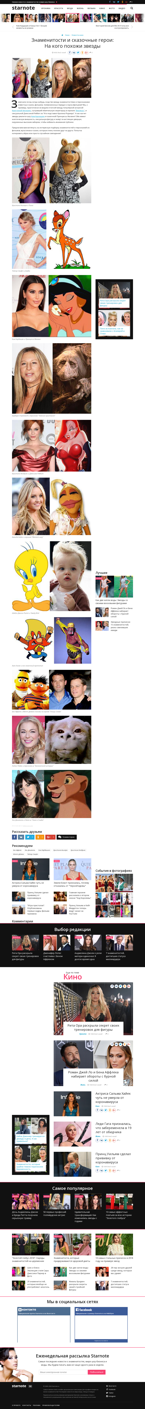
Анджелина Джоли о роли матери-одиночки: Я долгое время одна (88, 956)
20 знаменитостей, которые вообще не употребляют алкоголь (38, 1284)
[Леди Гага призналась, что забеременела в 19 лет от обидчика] (72, 1134)
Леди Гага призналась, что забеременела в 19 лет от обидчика (113, 1127)
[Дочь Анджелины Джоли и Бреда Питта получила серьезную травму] (25, 1201)
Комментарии (68, 837)
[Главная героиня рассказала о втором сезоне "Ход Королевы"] (60, 896)
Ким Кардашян (38, 116)
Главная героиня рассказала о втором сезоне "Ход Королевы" (80, 895)
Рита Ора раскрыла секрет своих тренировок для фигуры (25, 956)
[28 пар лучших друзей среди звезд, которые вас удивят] (102, 1272)
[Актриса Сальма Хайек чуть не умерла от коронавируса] (30, 869)
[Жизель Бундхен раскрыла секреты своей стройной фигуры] (60, 1285)
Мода (109, 1196)
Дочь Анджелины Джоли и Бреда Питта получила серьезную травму (25, 1215)
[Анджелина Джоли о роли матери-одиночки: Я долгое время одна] (88, 942)
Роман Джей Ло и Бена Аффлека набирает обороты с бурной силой (93, 1076)
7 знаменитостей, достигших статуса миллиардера (115, 956)
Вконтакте (112, 1386)
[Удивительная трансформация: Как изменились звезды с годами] (88, 1201)
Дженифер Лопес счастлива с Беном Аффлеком (53, 956)
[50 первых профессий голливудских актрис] (56, 1201)
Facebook (112, 1389)
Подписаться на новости (101, 1340)
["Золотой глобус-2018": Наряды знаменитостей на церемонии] (30, 1244)
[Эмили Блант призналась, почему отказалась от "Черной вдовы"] (72, 869)
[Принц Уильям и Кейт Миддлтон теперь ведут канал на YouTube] (60, 909)
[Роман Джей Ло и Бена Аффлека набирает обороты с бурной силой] (102, 612)
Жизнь (99, 578)
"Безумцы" (80, 110)
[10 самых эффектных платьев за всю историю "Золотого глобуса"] (119, 1201)
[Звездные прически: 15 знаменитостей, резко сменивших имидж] (102, 626)
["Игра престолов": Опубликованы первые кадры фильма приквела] (18, 909)
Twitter (111, 1393)
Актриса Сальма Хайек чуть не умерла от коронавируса (113, 1097)
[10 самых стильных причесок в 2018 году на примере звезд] (114, 1244)
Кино (15, 861)
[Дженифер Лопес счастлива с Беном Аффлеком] (56, 942)
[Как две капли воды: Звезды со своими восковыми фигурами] (114, 586)
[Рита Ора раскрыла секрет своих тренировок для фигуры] (25, 942)
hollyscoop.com (28, 826)
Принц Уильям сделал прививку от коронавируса (37, 895)
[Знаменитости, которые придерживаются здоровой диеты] (72, 1244)
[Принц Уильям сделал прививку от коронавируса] (18, 896)
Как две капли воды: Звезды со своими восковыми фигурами (79, 1270)
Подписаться (96, 1372)
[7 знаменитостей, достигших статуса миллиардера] (119, 942)
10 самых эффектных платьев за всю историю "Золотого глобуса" (119, 1215)
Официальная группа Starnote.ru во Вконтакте (36, 1313)
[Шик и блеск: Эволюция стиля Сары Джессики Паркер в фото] (18, 1272)
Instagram (112, 1396)
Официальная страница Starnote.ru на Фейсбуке (95, 1313)
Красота (16, 937)
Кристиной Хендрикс (21, 110)
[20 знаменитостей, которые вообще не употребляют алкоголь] (18, 1285)
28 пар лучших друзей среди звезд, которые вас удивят (121, 1270)
